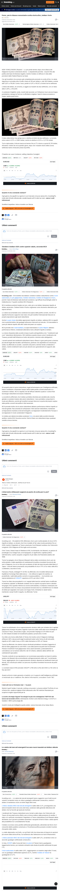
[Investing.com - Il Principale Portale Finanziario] (9, 2)
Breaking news (27, 6)
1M (9, 170)
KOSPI (10, 843)
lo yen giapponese (16, 298)
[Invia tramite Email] (16, 215)
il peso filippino (44, 327)
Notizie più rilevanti (16, 6)
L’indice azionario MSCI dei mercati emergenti (16, 838)
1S (6, 170)
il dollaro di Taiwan (43, 852)
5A (17, 170)
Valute (34, 6)
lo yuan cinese (11, 320)
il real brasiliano (19, 327)
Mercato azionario (52, 6)
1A (15, 170)
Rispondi (6, 485)
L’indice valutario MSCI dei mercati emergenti (16, 806)
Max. (21, 170)
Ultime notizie (5, 6)
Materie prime (41, 6)
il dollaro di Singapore (43, 298)
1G (4, 170)
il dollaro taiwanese (29, 298)
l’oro (31, 416)
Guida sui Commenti (6, 240)
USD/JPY (19, 578)
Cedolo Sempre (9, 479)
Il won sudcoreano (8, 850)
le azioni (29, 843)
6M (12, 170)
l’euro (53, 298)
